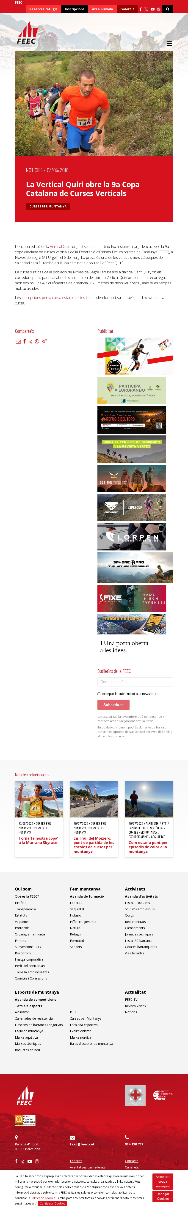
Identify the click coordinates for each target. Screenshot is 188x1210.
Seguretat (77, 909)
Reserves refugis (43, 9)
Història (20, 903)
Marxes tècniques (28, 1043)
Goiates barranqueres (141, 947)
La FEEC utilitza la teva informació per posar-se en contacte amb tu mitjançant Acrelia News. (131, 719)
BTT (73, 1012)
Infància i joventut (83, 921)
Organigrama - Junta (30, 934)
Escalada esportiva (84, 1025)
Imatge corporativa (29, 959)
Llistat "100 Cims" (138, 903)
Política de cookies (43, 1198)
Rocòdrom (23, 953)
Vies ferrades (134, 953)
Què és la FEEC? (27, 896)
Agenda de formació (87, 896)
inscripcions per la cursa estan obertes (53, 297)
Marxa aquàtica (26, 1037)
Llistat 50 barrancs (138, 940)
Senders (76, 947)
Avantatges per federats (88, 1167)
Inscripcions (75, 9)
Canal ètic (132, 1167)
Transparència (25, 909)
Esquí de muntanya (29, 1031)
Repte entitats (135, 921)
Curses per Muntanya (48, 206)
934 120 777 (134, 1144)
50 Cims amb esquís (140, 909)
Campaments (135, 928)
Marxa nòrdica (80, 1037)
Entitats (20, 940)
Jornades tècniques (139, 934)
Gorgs (129, 915)
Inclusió (75, 915)
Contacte (131, 1161)
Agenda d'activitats (141, 896)
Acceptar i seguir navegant (163, 1181)
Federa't (127, 9)
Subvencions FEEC (28, 947)
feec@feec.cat (82, 1144)
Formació (77, 940)
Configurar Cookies (52, 1203)
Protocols (22, 928)
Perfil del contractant (30, 966)
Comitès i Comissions (31, 978)
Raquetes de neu (27, 1050)
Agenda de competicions (35, 999)
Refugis (75, 934)
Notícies (34, 170)
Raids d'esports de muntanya (91, 1043)
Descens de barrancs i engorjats (39, 1025)
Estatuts (21, 915)
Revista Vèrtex (135, 1006)
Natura (75, 928)
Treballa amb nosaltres (32, 972)
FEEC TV (131, 999)
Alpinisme (22, 1012)
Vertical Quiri (60, 246)
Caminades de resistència (34, 1018)
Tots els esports (28, 1006)
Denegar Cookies (163, 1196)
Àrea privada (102, 9)
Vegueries (22, 921)
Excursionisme (80, 1031)
